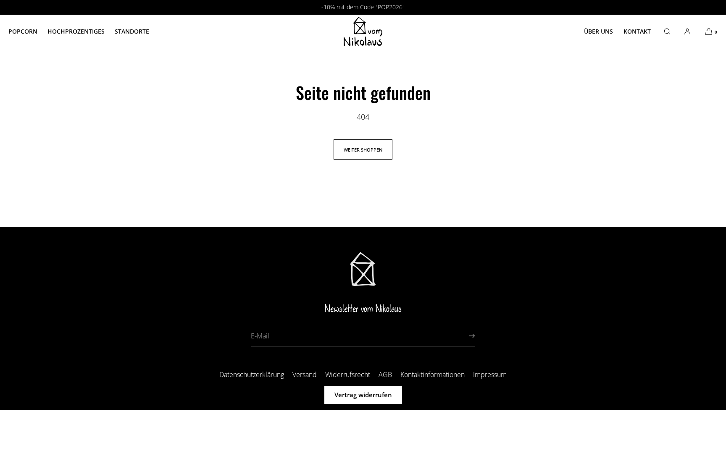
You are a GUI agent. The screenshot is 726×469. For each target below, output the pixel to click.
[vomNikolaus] (363, 31)
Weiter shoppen (363, 150)
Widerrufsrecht (347, 374)
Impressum (490, 374)
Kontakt (637, 31)
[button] (667, 31)
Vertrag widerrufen (363, 394)
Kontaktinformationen (432, 374)
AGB (385, 374)
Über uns (598, 31)
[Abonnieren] (464, 336)
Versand (304, 374)
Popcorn (22, 31)
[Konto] (687, 31)
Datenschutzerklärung (251, 374)
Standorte (132, 31)
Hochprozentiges (76, 31)
